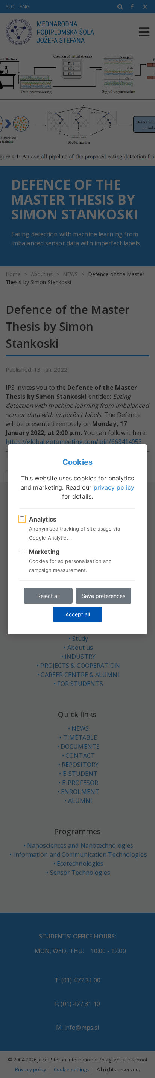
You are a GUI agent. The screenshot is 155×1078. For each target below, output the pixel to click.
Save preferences (103, 596)
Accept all (77, 614)
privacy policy (114, 487)
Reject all (48, 596)
